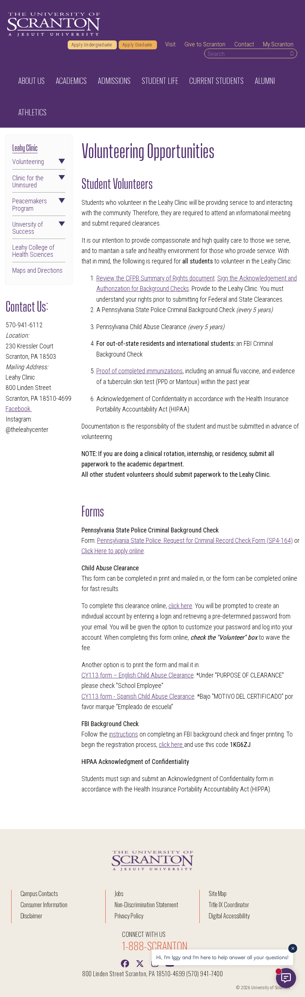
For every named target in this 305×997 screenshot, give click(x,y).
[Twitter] (139, 963)
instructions (123, 734)
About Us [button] (31, 80)
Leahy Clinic (25, 147)
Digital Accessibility (229, 915)
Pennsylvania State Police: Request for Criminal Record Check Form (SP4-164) (195, 540)
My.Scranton (278, 44)
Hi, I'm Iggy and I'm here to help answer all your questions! (222, 957)
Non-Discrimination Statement (147, 904)
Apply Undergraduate (92, 44)
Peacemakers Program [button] (29, 205)
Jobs (119, 893)
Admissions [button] (114, 80)
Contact (244, 44)
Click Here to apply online (112, 551)
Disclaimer (31, 915)
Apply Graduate (137, 44)
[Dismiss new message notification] (293, 948)
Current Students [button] (216, 80)
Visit (170, 44)
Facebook (19, 409)
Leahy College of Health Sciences (33, 251)
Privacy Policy (129, 915)
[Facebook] (125, 963)
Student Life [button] (160, 80)
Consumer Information (43, 904)
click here (180, 606)
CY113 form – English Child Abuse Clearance (137, 675)
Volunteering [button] (28, 161)
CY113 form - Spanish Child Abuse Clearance (138, 696)
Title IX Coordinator (229, 904)
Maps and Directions (37, 270)
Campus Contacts (39, 893)
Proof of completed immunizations (139, 371)
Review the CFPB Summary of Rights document (155, 278)
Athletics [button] (32, 112)
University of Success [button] (27, 228)
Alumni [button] (265, 80)
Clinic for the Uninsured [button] (28, 182)
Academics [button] (71, 80)
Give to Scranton (204, 44)
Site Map (218, 893)
